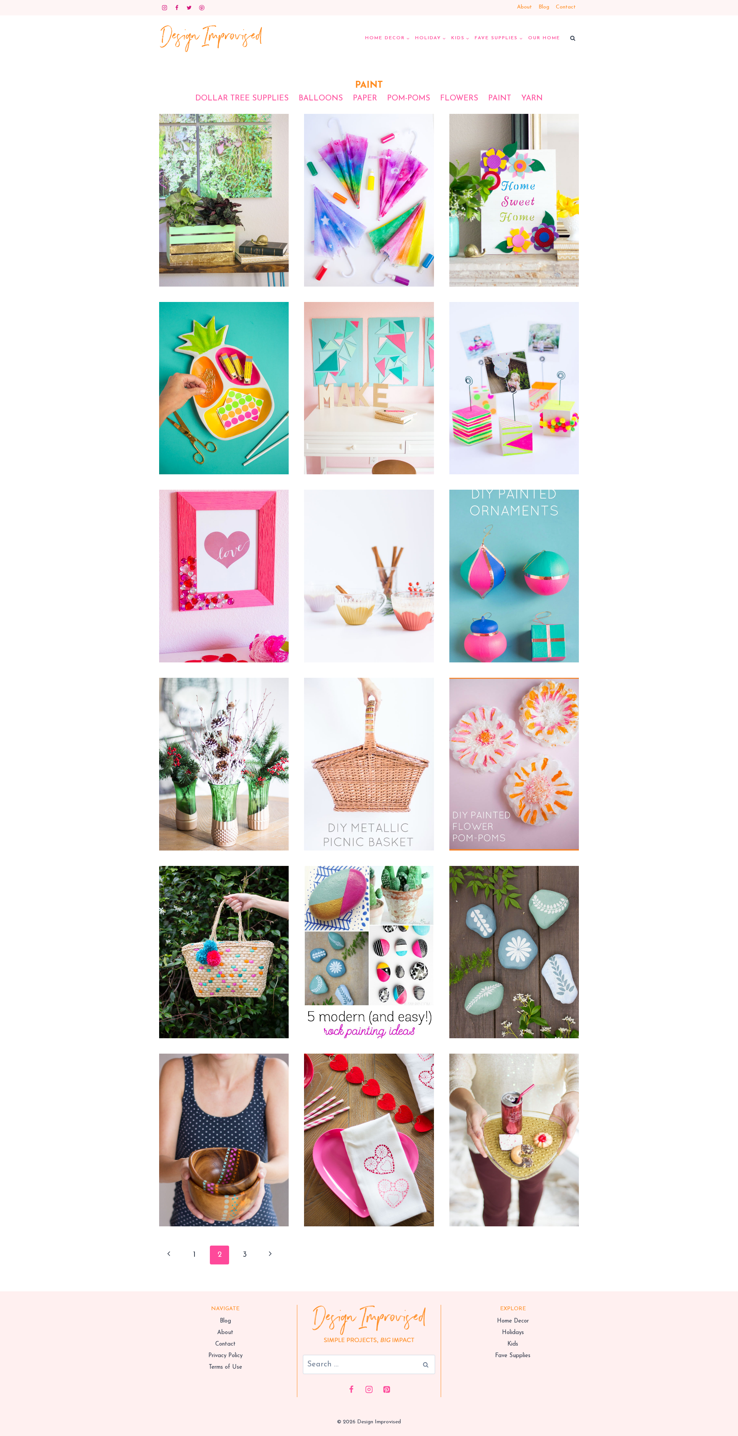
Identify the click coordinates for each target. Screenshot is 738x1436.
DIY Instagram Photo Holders (513, 374)
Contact (566, 7)
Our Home (544, 38)
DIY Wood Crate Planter (224, 186)
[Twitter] (189, 7)
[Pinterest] (201, 7)
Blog (544, 7)
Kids (512, 1344)
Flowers (459, 98)
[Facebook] (176, 7)
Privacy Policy (225, 1356)
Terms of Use (225, 1367)
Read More (224, 215)
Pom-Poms (408, 98)
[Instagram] (164, 7)
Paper (365, 98)
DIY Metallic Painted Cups (369, 561)
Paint (499, 98)
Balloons (321, 98)
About (524, 7)
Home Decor (513, 1321)
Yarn (532, 98)
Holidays (513, 1333)
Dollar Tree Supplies (242, 98)
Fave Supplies (512, 1356)
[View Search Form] (573, 38)
